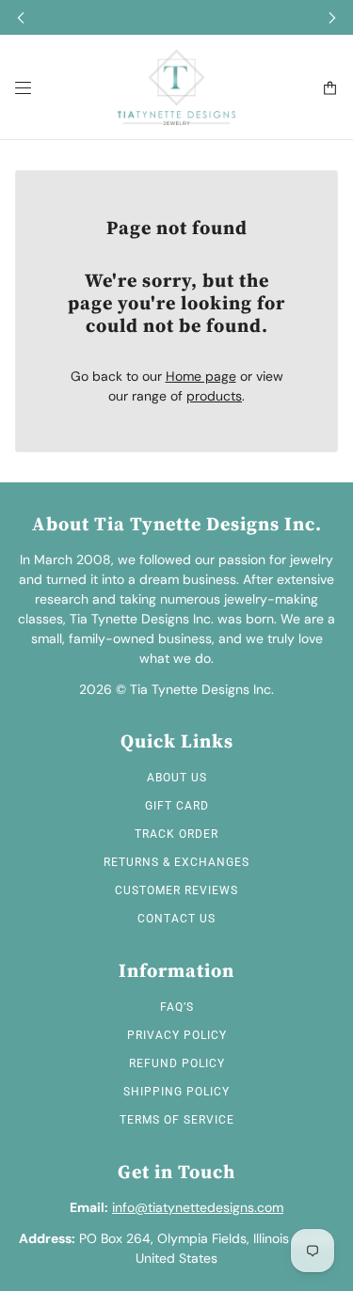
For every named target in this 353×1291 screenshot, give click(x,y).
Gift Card (177, 805)
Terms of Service (177, 1119)
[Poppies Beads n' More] (176, 87)
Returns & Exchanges (176, 862)
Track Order (176, 834)
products (214, 395)
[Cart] (330, 88)
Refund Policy (177, 1063)
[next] (332, 17)
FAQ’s (177, 1007)
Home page (201, 376)
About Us (177, 777)
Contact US (176, 918)
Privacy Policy (177, 1035)
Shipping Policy (176, 1091)
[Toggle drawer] (23, 88)
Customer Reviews (176, 890)
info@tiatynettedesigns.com (197, 1207)
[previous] (21, 17)
